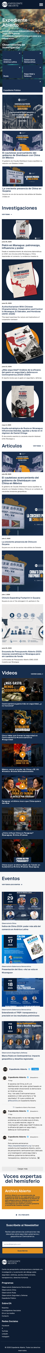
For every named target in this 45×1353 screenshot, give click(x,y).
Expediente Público (9, 1298)
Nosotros (5, 1308)
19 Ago (10, 1081)
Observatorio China (9, 1290)
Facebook (5, 1326)
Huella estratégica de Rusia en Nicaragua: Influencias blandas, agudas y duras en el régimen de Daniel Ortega (22, 430)
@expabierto (34, 1077)
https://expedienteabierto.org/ (20, 1146)
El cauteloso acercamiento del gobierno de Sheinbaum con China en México (21, 155)
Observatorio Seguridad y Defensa (14, 1295)
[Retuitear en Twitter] (14, 1107)
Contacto (5, 1316)
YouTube (5, 1331)
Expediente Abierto (17, 1077)
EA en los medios (8, 1313)
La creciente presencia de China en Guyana (21, 189)
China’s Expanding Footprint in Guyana (21, 597)
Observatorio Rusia (9, 1293)
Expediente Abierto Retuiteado (25, 1107)
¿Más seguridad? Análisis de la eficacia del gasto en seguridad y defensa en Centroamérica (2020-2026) (21, 372)
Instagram (5, 1337)
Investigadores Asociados (11, 1310)
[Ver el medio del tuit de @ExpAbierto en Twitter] (38, 1157)
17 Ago (10, 1114)
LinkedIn (5, 1334)
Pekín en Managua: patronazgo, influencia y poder (21, 247)
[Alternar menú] (41, 5)
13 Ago (10, 1140)
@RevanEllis (13, 1101)
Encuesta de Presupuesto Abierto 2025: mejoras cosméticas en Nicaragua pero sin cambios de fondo (22, 654)
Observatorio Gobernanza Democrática (16, 1287)
